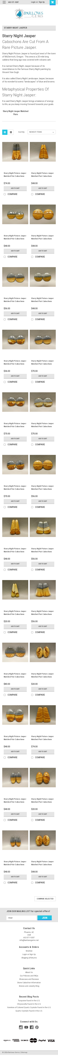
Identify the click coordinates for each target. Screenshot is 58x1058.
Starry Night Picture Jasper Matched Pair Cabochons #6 (42, 865)
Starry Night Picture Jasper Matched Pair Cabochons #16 (15, 552)
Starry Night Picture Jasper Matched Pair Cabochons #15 (15, 176)
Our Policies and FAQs (29, 976)
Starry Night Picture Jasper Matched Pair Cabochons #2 (42, 614)
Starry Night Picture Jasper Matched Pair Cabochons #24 (42, 176)
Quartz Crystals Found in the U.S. (29, 1011)
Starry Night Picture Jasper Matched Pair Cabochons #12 (15, 865)
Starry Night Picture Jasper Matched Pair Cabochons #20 (15, 301)
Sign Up (42, 2)
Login (33, 2)
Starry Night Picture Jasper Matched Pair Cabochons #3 (42, 489)
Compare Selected (45, 899)
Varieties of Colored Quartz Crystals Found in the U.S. (29, 1007)
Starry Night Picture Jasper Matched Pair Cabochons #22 (15, 677)
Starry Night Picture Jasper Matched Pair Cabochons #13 (42, 426)
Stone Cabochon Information (29, 983)
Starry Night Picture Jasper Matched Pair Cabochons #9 (15, 239)
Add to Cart (15, 188)
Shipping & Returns (29, 958)
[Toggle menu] (4, 4)
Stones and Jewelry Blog (29, 986)
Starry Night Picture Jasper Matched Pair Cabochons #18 (15, 426)
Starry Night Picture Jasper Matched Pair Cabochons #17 (42, 301)
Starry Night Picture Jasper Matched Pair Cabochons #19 (42, 802)
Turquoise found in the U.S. (29, 1001)
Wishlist (29, 951)
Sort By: (21, 132)
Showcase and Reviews (29, 979)
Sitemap (24, 1052)
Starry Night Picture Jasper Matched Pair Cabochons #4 (42, 552)
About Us (29, 972)
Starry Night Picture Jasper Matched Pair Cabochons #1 (15, 489)
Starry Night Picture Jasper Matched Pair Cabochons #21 (15, 802)
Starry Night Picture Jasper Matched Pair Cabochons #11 (15, 364)
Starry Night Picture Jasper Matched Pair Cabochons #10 (42, 739)
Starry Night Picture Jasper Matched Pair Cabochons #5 (42, 239)
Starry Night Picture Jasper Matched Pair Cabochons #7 (15, 739)
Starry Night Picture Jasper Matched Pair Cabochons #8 (42, 364)
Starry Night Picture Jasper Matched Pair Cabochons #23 (15, 614)
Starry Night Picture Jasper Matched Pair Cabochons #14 (42, 677)
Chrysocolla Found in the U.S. (29, 1004)
